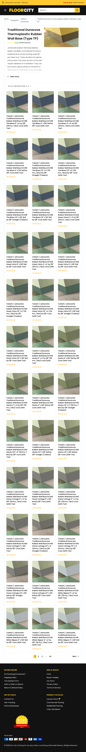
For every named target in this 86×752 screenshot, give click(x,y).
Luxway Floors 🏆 (54, 699)
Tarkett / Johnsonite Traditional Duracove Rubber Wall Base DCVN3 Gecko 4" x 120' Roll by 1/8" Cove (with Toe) (43, 403)
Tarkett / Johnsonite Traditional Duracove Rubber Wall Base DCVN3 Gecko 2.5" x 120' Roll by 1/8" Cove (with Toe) (68, 450)
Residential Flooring (55, 706)
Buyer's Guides (53, 677)
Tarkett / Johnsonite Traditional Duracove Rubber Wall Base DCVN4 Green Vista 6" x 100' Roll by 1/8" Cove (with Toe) (16, 262)
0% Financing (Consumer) (14, 674)
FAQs (49, 674)
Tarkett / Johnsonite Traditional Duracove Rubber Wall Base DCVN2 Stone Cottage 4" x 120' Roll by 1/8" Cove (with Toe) (16, 545)
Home (6, 19)
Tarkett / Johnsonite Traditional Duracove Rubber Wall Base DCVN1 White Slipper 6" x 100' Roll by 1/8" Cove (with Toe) (17, 638)
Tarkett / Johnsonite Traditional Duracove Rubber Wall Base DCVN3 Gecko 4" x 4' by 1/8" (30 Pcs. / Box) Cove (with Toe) (16, 404)
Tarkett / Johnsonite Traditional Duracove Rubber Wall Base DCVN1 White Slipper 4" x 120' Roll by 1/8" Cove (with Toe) (68, 638)
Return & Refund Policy (13, 687)
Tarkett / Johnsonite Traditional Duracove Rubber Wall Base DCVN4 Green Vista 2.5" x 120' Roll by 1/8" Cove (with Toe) (17, 356)
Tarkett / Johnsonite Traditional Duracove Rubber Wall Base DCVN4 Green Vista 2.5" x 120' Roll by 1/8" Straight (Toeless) (68, 309)
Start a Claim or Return (13, 684)
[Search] (77, 10)
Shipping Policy (10, 677)
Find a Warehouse (11, 706)
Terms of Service (54, 687)
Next (74, 656)
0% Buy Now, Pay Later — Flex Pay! (16, 3)
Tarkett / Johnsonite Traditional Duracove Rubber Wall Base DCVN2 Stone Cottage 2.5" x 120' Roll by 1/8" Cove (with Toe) (42, 592)
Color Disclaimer (53, 709)
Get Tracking (9, 702)
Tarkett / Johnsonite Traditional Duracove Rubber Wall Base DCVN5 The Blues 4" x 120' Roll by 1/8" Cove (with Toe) (16, 168)
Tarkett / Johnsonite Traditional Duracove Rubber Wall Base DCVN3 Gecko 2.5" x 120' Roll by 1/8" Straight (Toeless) (42, 450)
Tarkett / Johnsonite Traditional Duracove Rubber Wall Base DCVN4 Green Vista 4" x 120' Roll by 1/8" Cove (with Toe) (68, 262)
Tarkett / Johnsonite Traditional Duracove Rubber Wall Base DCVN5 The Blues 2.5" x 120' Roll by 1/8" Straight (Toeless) (17, 215)
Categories (14, 20)
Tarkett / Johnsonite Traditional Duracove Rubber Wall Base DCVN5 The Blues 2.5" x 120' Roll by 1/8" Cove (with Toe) (42, 215)
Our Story (51, 681)
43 (50, 656)
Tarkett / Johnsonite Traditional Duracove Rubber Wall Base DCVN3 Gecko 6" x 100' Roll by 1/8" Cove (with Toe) (68, 356)
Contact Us (9, 699)
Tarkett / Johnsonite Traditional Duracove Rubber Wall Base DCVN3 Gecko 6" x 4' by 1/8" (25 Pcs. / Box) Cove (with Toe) (42, 357)
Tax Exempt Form (11, 681)
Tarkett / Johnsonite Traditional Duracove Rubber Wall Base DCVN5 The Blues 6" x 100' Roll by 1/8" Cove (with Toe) (42, 121)
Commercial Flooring (55, 702)
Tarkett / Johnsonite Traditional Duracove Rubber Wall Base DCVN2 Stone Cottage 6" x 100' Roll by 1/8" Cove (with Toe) (42, 498)
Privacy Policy (52, 684)
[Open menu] (5, 10)
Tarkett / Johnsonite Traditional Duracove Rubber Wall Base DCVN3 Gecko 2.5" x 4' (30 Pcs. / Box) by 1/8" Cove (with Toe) (16, 451)
